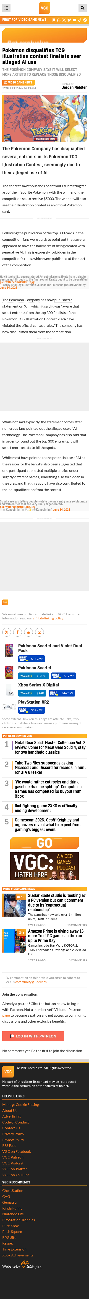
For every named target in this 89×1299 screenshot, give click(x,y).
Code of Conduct (15, 1122)
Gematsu (9, 1202)
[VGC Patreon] (53, 20)
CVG (6, 1196)
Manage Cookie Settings (21, 1104)
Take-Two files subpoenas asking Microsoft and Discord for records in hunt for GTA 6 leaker (50, 768)
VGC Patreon (13, 1157)
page (6, 1015)
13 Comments (77, 925)
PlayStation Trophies (18, 1220)
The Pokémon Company (21, 299)
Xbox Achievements (18, 1255)
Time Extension (14, 1249)
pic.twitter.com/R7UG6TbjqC (17, 282)
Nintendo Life (13, 1214)
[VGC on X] (64, 20)
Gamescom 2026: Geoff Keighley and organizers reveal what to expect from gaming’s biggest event (48, 825)
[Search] (83, 8)
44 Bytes (31, 1264)
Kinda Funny (12, 1208)
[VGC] (44, 8)
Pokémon (40, 192)
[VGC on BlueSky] (69, 20)
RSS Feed (9, 1145)
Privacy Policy (13, 1134)
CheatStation (12, 1190)
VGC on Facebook (16, 1151)
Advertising (11, 1116)
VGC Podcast (13, 1163)
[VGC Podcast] (58, 20)
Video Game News (20, 82)
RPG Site (9, 1237)
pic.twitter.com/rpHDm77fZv (17, 507)
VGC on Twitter (14, 1169)
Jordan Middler (74, 87)
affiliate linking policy (48, 618)
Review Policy (13, 1139)
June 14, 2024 (8, 287)
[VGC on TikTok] (79, 20)
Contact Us (11, 1128)
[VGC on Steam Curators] (85, 20)
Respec (7, 1243)
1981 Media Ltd (31, 1068)
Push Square (12, 1231)
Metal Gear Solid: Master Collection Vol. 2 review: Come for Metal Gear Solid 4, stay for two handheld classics (50, 747)
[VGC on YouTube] (74, 20)
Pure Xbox (10, 1225)
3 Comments (78, 960)
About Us (9, 1110)
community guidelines (31, 982)
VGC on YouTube (15, 1174)
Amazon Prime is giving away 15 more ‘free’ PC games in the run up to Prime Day (56, 936)
